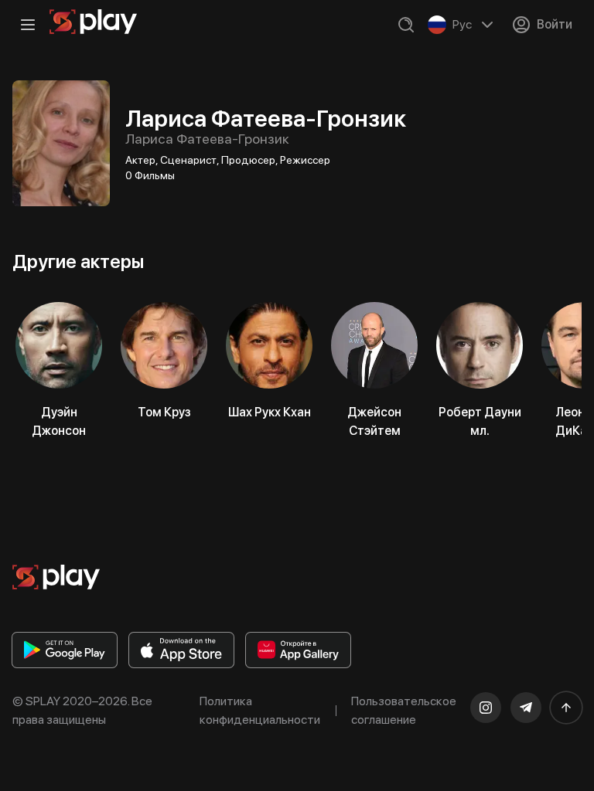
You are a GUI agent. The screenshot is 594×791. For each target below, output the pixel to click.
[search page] (406, 24)
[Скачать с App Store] (181, 650)
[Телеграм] (525, 707)
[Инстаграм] (485, 707)
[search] (406, 24)
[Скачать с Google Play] (64, 650)
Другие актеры (78, 261)
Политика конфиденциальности (260, 710)
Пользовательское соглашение (403, 710)
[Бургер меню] (27, 24)
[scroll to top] (566, 707)
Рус (462, 24)
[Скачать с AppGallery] (298, 650)
